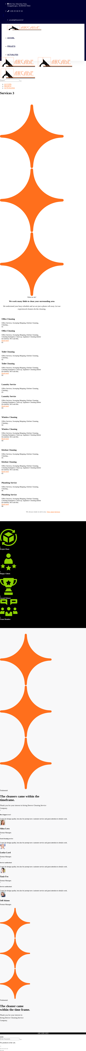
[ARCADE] (18, 67)
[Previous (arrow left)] (1, 1050)
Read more (5, 340)
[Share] (3, 1048)
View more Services (53, 512)
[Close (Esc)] (1, 1048)
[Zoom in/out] (7, 1048)
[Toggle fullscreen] (5, 1048)
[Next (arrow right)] (3, 1050)
